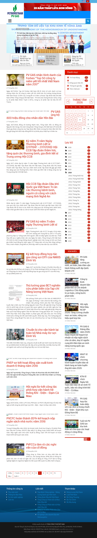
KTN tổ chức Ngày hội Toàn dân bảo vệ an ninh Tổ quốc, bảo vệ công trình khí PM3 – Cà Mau (77, 383)
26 (75, 128)
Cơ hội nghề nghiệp (15, 497)
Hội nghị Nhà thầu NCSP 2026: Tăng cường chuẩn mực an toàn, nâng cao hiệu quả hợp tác (77, 311)
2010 (69, 235)
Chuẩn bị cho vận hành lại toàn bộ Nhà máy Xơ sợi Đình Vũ (15, 334)
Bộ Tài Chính (71, 499)
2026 (69, 147)
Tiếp (9, 476)
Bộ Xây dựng (71, 502)
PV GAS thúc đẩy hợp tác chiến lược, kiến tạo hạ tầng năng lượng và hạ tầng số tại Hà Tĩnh (48, 38)
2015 (69, 219)
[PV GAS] (15, 10)
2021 (69, 163)
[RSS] (68, 77)
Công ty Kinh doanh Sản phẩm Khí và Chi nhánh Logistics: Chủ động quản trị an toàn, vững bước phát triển (77, 287)
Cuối (15, 476)
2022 (69, 160)
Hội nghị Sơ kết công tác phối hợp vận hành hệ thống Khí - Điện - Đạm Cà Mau (15, 392)
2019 (69, 169)
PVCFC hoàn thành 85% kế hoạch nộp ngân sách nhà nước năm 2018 (33, 415)
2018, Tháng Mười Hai (79, 176)
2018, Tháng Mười (79, 182)
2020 (69, 166)
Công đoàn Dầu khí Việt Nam (48, 497)
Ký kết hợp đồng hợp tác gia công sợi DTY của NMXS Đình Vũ (15, 259)
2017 (69, 213)
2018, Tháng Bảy (79, 191)
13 (47, 473)
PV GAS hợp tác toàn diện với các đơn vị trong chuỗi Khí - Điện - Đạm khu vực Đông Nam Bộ (77, 405)
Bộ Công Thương (73, 497)
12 (43, 473)
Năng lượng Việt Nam (75, 492)
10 (36, 473)
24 (67, 128)
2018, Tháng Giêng (79, 209)
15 (55, 473)
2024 (69, 154)
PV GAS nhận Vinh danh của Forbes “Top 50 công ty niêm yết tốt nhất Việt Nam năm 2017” (15, 80)
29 (75, 111)
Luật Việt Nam (72, 495)
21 (84, 124)
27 (67, 111)
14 (51, 473)
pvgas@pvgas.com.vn (66, 529)
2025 (69, 151)
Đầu (10, 473)
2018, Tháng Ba (79, 203)
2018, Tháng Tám (79, 188)
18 (71, 124)
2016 (69, 216)
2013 (69, 225)
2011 (69, 232)
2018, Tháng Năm (79, 197)
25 (71, 128)
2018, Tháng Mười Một (79, 179)
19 (75, 124)
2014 (69, 222)
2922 (86, 77)
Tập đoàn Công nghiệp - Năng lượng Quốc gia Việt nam (48, 493)
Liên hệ (11, 499)
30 (80, 111)
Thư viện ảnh (13, 492)
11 (39, 473)
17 (67, 124)
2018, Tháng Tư (79, 200)
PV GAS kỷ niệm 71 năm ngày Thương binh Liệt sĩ (15, 227)
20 (80, 124)
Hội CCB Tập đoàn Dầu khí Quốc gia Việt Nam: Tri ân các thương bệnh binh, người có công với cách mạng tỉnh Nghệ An (15, 189)
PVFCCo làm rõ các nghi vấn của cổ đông (15, 450)
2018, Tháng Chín (79, 185)
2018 (70, 172)
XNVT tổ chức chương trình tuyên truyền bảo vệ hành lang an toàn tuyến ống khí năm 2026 (76, 361)
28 (71, 111)
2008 (69, 241)
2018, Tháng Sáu (79, 194)
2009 (69, 238)
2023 (69, 157)
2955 (86, 80)
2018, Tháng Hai (79, 206)
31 (84, 111)
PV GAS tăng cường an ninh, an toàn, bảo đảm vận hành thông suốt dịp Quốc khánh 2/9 (77, 263)
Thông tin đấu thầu (15, 495)
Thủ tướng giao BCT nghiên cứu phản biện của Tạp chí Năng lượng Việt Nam (15, 293)
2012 (69, 228)
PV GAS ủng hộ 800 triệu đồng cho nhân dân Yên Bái (28, 112)
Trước (17, 473)
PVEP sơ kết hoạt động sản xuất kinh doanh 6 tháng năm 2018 (32, 359)
